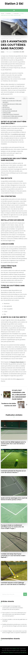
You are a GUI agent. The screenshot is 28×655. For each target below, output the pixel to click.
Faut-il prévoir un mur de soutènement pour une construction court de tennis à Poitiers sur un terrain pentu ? (14, 614)
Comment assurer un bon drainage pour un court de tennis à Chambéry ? (13, 583)
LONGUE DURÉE (7, 112)
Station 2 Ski (14, 3)
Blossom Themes (8, 652)
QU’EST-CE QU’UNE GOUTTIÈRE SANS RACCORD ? (12, 101)
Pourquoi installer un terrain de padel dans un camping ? (14, 620)
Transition (18, 38)
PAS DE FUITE (6, 107)
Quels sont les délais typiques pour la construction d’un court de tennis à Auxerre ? (13, 443)
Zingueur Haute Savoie (17, 362)
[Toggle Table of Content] (24, 98)
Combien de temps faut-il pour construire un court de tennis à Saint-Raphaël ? (13, 555)
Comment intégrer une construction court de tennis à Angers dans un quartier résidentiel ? (14, 631)
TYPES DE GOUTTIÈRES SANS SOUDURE (12, 116)
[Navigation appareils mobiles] (14, 10)
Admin (2, 52)
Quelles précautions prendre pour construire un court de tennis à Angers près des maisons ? (14, 626)
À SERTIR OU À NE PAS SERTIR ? (10, 118)
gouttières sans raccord (18, 134)
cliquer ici (18, 379)
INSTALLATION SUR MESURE (10, 111)
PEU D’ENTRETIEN (7, 109)
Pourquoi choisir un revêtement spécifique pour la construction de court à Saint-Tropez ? (12, 526)
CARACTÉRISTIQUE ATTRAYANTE (11, 114)
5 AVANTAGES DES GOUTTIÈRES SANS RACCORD (12, 104)
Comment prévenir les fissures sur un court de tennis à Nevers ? (13, 471)
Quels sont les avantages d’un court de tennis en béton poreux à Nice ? (14, 498)
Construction (4, 38)
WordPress (23, 652)
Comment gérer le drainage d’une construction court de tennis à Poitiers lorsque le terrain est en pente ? (12, 607)
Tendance (11, 38)
